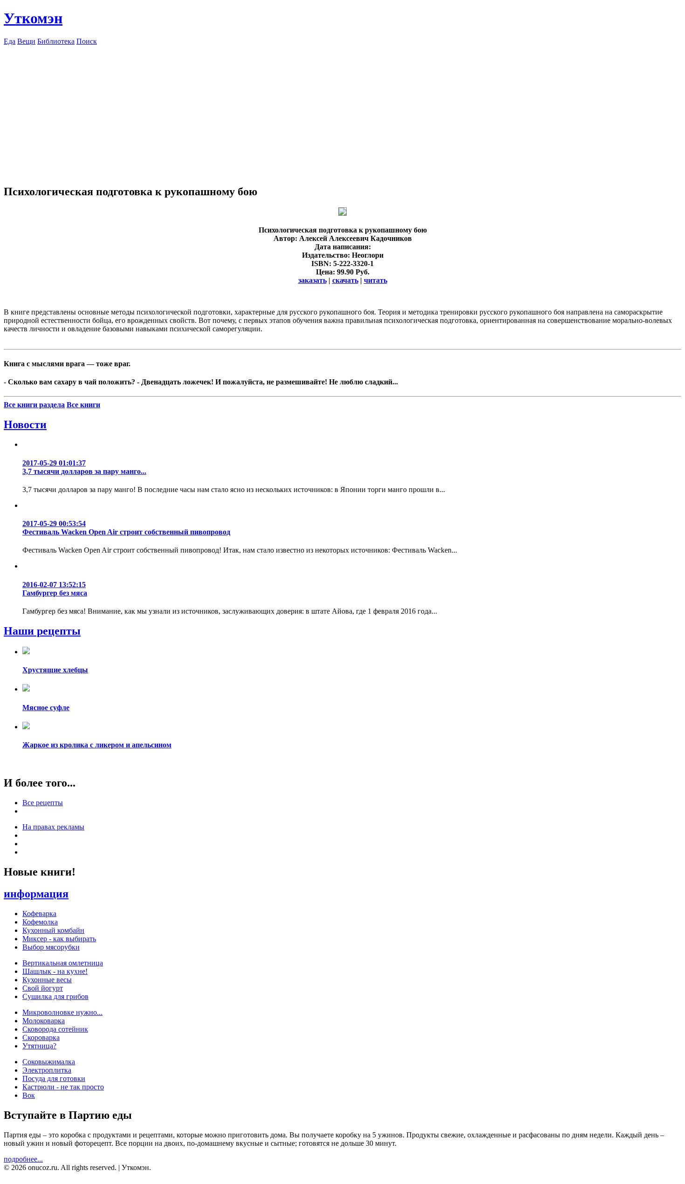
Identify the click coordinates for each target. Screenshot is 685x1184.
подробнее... (23, 1159)
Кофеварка (39, 913)
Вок (28, 1095)
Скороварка (41, 1037)
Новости (25, 424)
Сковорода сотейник (55, 1029)
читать (375, 280)
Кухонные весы (47, 980)
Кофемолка (40, 922)
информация (36, 894)
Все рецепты (42, 803)
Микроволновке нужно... (62, 1012)
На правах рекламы (53, 827)
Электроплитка (46, 1070)
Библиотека (56, 41)
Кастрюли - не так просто (63, 1087)
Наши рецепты (42, 631)
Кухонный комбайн (53, 930)
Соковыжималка (48, 1062)
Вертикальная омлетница (62, 963)
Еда (9, 41)
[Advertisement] (342, 111)
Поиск (86, 41)
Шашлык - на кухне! (55, 971)
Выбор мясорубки (51, 947)
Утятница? (39, 1046)
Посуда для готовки (53, 1078)
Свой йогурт (42, 988)
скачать (345, 280)
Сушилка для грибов (55, 996)
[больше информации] (342, 213)
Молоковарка (43, 1021)
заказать (312, 280)
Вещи (26, 41)
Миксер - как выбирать (59, 939)
